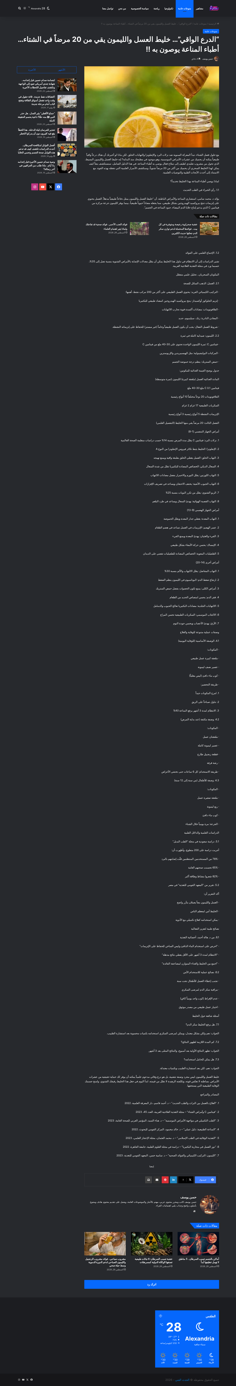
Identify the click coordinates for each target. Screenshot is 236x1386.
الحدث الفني (182, 1380)
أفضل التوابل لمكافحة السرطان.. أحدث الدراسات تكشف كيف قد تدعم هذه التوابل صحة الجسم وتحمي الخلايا (36, 149)
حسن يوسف (207, 59)
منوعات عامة (184, 8)
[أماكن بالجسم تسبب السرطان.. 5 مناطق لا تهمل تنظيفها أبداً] (198, 1243)
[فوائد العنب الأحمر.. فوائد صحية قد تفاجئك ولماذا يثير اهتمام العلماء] (139, 228)
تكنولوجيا (168, 8)
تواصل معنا (107, 8)
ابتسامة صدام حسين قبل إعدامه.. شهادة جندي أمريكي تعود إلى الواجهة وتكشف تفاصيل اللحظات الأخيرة (36, 84)
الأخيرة (32, 69)
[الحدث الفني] (214, 8)
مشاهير (199, 8)
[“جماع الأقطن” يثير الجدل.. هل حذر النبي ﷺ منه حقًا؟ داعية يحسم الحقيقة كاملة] (67, 118)
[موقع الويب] (194, 1211)
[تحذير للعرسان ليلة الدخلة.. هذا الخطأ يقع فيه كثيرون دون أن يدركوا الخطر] (67, 134)
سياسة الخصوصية (140, 8)
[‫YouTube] (42, 186)
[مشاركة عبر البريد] (156, 1179)
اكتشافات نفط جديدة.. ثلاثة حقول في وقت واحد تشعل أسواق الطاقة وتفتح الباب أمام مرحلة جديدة (36, 100)
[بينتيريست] (165, 1179)
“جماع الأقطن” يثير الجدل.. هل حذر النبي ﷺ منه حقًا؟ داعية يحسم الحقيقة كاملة (36, 117)
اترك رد (151, 1284)
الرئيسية (212, 23)
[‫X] (50, 186)
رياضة (157, 8)
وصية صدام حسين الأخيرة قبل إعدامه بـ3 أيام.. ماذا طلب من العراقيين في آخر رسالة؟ (36, 165)
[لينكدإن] (173, 1179)
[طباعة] (148, 1179)
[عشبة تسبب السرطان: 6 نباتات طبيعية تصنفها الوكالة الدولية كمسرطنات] (151, 1243)
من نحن (122, 8)
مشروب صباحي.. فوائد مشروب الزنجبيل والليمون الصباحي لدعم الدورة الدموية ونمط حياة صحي (105, 1262)
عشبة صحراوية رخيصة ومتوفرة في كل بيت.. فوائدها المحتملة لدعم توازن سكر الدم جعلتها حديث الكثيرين (178, 229)
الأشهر (61, 69)
